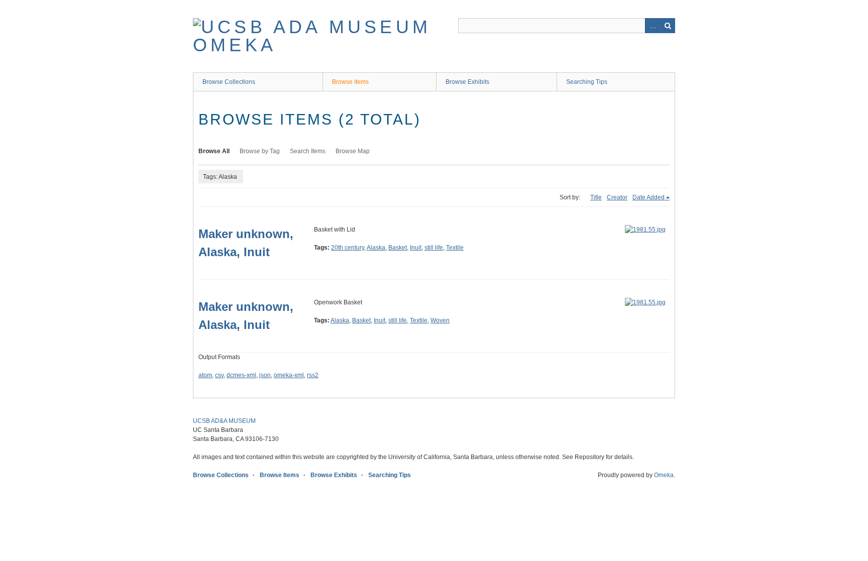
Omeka (664, 475)
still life (433, 247)
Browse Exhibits (467, 81)
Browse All (214, 151)
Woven (440, 320)
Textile (455, 247)
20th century (347, 247)
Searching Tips (586, 81)
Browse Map (353, 151)
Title (596, 197)
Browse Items (350, 81)
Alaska (376, 247)
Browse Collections (228, 81)
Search (667, 25)
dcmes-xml (241, 375)
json (265, 375)
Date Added (648, 197)
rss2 (312, 375)
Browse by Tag (260, 151)
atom (205, 375)
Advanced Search (652, 25)
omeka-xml (289, 375)
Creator (617, 197)
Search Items (307, 151)
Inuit (415, 247)
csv (219, 375)
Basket (397, 247)
